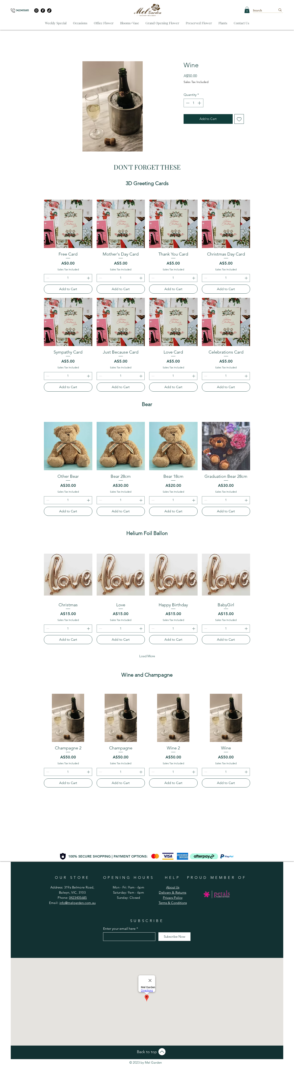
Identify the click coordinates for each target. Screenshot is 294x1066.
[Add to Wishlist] (239, 119)
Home (55, 46)
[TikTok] (49, 10)
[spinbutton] (193, 104)
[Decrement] (187, 104)
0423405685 (78, 898)
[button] (247, 10)
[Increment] (200, 104)
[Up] (162, 1051)
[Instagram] (36, 10)
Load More (147, 657)
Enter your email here (119, 928)
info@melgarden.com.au (77, 903)
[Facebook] (43, 10)
